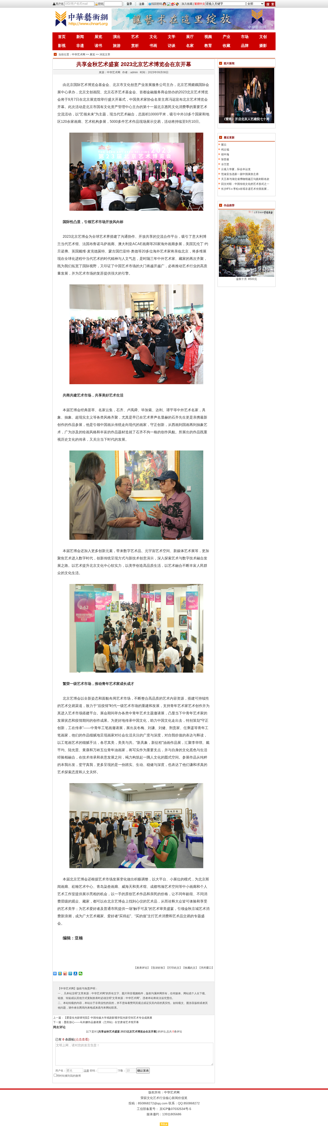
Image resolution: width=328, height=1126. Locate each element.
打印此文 (174, 967)
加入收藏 (187, 3)
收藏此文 (190, 967)
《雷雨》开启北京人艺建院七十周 (245, 119)
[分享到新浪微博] (65, 973)
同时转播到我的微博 (69, 1075)
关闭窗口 (206, 967)
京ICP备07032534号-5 (175, 1109)
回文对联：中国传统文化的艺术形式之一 (245, 184)
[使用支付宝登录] (177, 3)
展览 (92, 54)
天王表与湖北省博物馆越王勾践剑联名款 (245, 179)
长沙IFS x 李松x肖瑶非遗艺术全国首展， (245, 188)
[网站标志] (81, 18)
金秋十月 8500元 (246, 279)
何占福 (225, 149)
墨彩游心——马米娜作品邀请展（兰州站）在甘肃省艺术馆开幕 (101, 1022)
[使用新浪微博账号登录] (173, 3)
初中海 (225, 154)
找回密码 (156, 3)
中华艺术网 (78, 54)
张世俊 (225, 159)
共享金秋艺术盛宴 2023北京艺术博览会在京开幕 (127, 1031)
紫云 (223, 144)
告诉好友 (158, 967)
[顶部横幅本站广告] (193, 18)
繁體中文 (199, 3)
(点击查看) (82, 1039)
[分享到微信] (81, 973)
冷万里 (225, 164)
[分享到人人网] (75, 973)
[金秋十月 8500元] (246, 243)
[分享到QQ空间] (60, 973)
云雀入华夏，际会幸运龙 (236, 169)
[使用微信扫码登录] (168, 3)
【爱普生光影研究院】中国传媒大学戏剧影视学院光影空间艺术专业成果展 (108, 1017)
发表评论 (142, 967)
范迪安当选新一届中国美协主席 (240, 174)
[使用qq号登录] (164, 3)
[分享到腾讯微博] (70, 973)
